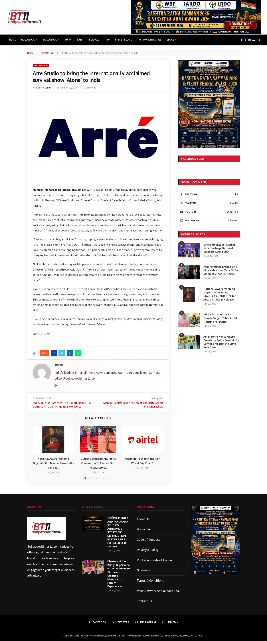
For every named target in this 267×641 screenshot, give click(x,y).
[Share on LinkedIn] (70, 353)
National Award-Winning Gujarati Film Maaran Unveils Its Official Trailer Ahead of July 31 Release (219, 294)
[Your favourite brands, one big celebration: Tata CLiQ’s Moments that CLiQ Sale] (189, 272)
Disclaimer (144, 529)
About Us (143, 519)
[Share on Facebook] (54, 353)
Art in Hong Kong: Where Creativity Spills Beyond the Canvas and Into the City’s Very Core (221, 342)
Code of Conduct (148, 539)
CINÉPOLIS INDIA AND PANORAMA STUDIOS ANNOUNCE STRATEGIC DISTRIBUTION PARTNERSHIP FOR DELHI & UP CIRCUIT (117, 532)
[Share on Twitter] (61, 353)
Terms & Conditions (150, 580)
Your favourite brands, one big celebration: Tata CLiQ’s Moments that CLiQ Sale (220, 270)
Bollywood (28, 39)
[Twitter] (245, 40)
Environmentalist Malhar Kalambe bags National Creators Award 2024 (219, 248)
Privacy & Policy (147, 550)
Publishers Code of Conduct (156, 560)
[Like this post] (45, 353)
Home (12, 39)
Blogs (170, 39)
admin (47, 87)
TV (108, 39)
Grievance (143, 570)
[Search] (259, 40)
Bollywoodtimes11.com (43, 546)
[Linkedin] (253, 40)
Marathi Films (73, 39)
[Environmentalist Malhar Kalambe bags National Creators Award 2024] (189, 250)
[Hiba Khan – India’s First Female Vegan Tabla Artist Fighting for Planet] (189, 320)
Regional (93, 39)
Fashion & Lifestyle (149, 39)
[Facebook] (241, 40)
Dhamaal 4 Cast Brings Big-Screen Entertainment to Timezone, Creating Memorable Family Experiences (118, 574)
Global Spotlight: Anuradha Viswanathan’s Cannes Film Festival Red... (98, 463)
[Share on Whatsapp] (78, 353)
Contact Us (144, 601)
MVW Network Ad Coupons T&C (158, 591)
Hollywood (50, 39)
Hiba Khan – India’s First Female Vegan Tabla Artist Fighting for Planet (220, 318)
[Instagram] (249, 40)
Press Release (123, 39)
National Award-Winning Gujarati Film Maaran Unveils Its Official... (53, 463)
